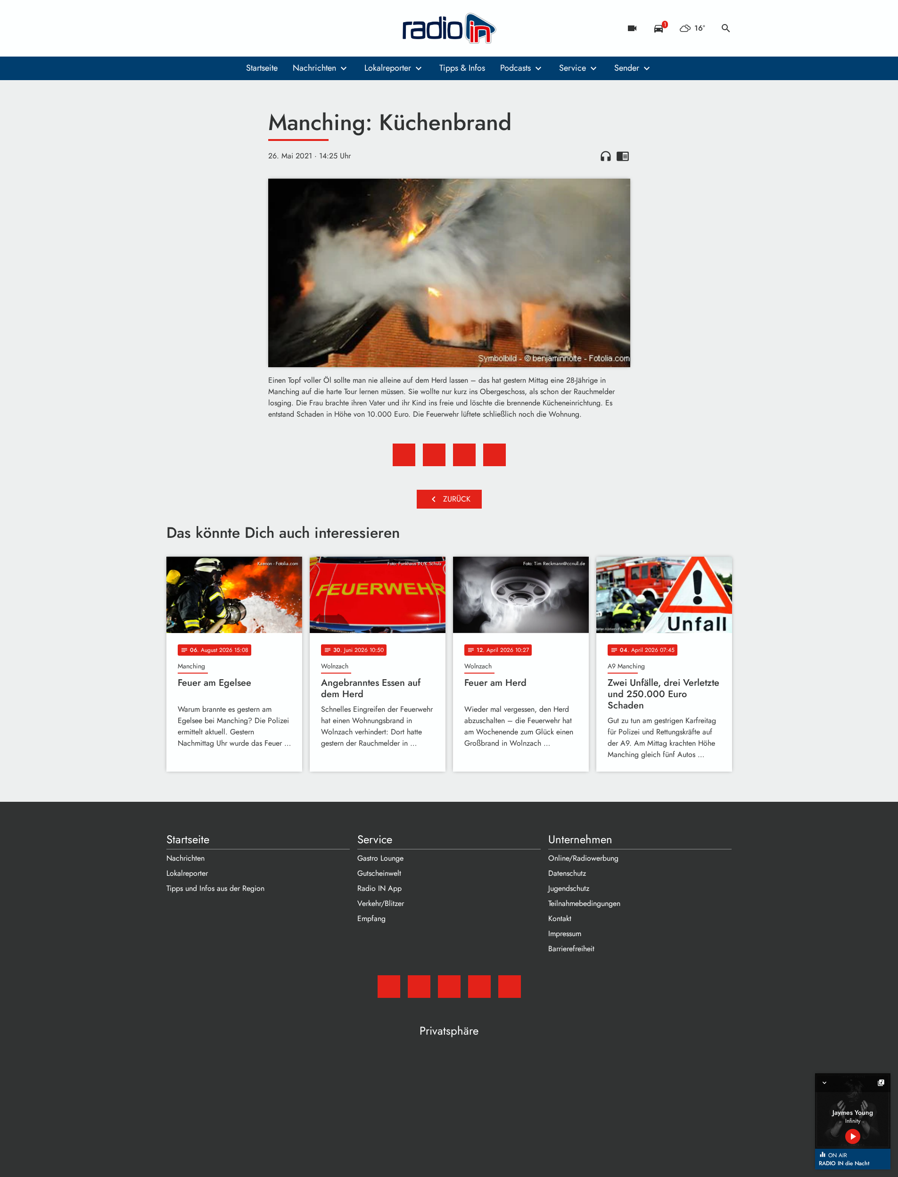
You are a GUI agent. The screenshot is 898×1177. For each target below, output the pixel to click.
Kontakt (559, 918)
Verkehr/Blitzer (380, 903)
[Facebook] (194, 28)
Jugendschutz (568, 888)
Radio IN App (379, 888)
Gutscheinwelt (379, 873)
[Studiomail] (175, 28)
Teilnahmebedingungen (584, 903)
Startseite (262, 68)
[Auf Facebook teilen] (404, 455)
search (726, 28)
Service (572, 68)
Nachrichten (314, 68)
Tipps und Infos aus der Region (215, 888)
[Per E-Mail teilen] (494, 455)
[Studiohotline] (251, 28)
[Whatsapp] (232, 28)
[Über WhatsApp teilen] (464, 455)
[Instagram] (213, 28)
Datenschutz (567, 873)
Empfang (371, 918)
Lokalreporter (387, 68)
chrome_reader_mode (622, 156)
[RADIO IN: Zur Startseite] (449, 28)
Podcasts (515, 68)
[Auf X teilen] (434, 455)
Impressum (564, 933)
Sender (626, 68)
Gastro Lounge (380, 858)
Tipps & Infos (462, 68)
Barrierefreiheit (571, 948)
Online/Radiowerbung (583, 858)
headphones (605, 156)
